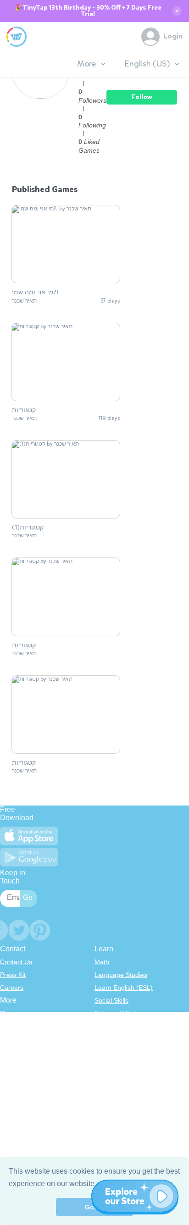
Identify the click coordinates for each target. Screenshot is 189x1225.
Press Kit (13, 974)
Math (101, 962)
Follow (141, 97)
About (8, 1026)
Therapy (106, 1077)
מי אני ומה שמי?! (35, 292)
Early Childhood (117, 1026)
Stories (104, 1039)
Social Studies (114, 1064)
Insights (11, 1051)
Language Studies (120, 974)
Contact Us (16, 962)
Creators (12, 1064)
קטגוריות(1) (28, 528)
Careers (11, 987)
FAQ (6, 1039)
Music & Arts (112, 1051)
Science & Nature (119, 1013)
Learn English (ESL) (123, 987)
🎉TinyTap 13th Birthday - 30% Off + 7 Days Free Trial (88, 11)
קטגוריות (24, 410)
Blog (6, 1013)
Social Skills (111, 1000)
